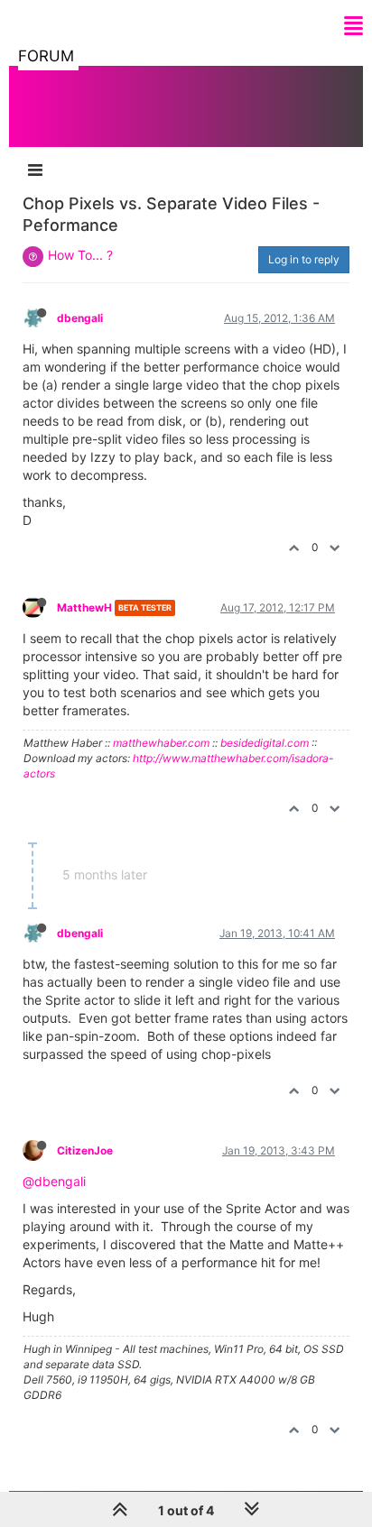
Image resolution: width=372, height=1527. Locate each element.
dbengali (80, 318)
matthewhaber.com (161, 743)
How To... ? (80, 254)
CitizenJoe (85, 1150)
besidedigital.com (264, 743)
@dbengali (54, 1181)
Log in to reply (303, 259)
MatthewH (84, 607)
